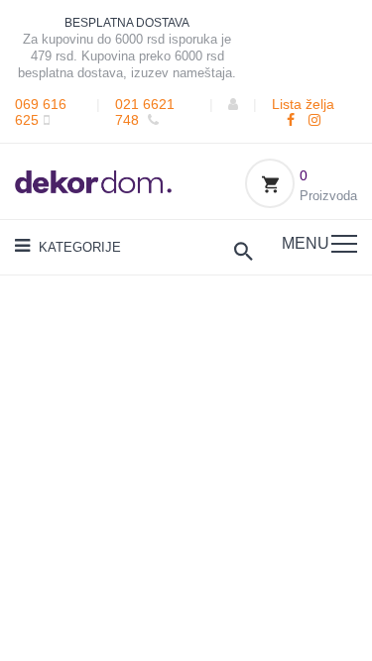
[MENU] (344, 244)
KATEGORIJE (78, 247)
